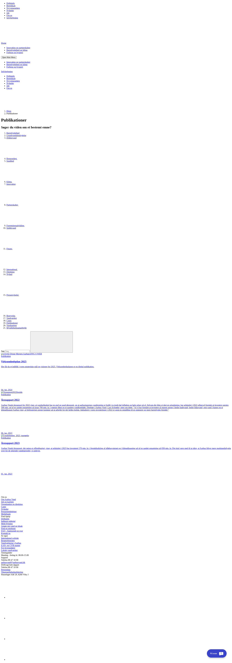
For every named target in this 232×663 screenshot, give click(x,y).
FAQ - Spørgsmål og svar (12, 531)
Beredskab (10, 6)
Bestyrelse (11, 316)
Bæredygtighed (12, 133)
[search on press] (51, 342)
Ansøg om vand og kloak (12, 526)
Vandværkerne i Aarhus (11, 543)
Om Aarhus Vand (8, 499)
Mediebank (6, 514)
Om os (9, 15)
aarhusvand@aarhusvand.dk (13, 562)
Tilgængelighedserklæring (12, 572)
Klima (9, 182)
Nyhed (9, 274)
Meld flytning (7, 524)
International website (10, 538)
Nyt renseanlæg (13, 8)
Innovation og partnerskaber (18, 48)
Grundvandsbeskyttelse (16, 135)
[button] (9, 57)
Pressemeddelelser (9, 511)
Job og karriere (7, 502)
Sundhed (10, 161)
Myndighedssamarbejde (16, 328)
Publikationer (12, 323)
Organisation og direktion (12, 504)
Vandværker (11, 318)
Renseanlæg (11, 158)
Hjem (8, 111)
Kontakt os (5, 533)
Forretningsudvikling (15, 225)
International (12, 269)
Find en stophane (8, 528)
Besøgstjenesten (8, 540)
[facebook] (26, 618)
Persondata (5, 570)
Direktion (10, 272)
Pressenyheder (12, 295)
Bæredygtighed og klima (16, 50)
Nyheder (10, 10)
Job (7, 13)
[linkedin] (26, 597)
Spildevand (11, 228)
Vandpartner (11, 325)
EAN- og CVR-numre (10, 545)
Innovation (11, 184)
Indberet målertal (8, 521)
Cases (8, 320)
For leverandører (8, 548)
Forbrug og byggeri (14, 52)
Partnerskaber (12, 205)
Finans (9, 249)
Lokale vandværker (9, 550)
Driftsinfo (10, 3)
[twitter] (26, 639)
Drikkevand (11, 138)
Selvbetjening (12, 18)
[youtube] (26, 659)
